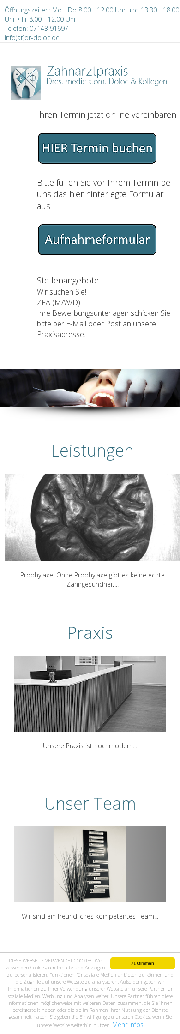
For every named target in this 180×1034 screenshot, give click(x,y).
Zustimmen (142, 963)
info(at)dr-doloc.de (32, 37)
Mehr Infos (128, 1024)
